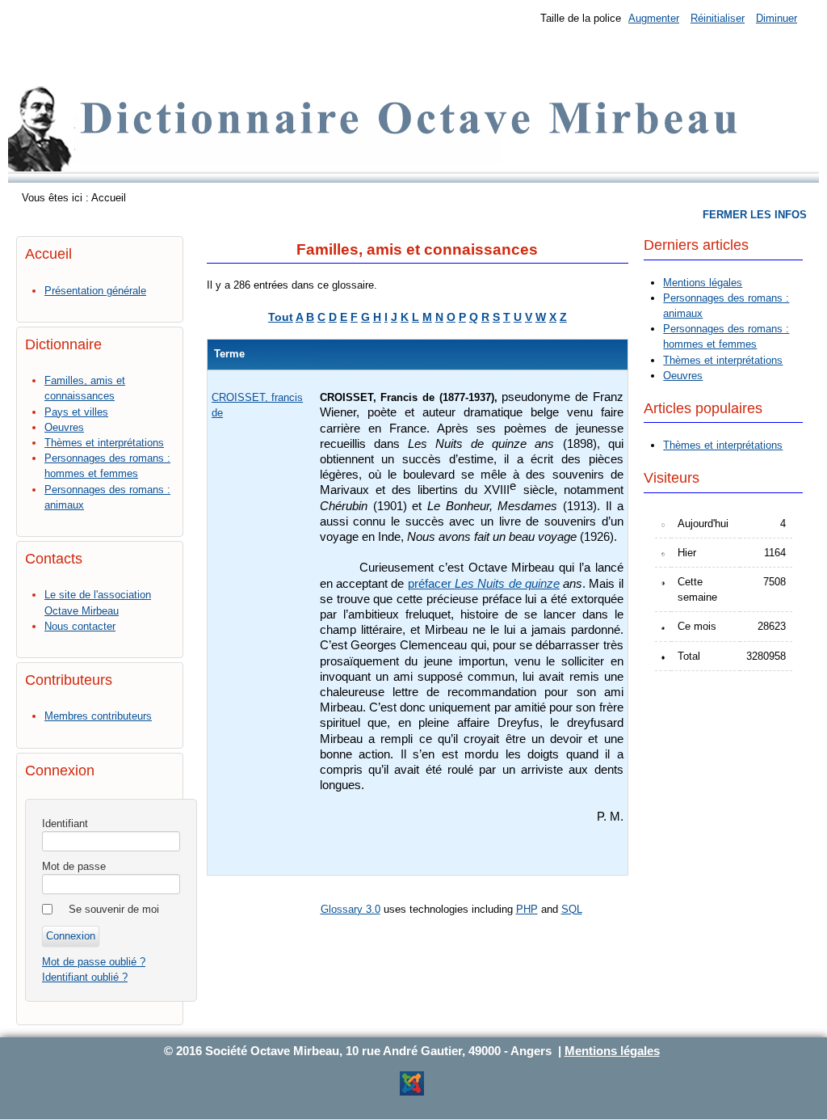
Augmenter (653, 18)
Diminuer (776, 18)
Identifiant (65, 823)
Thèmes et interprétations (104, 443)
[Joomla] (412, 1092)
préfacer (431, 583)
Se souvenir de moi (114, 909)
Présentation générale (95, 291)
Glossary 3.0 (350, 909)
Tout (280, 316)
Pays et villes (76, 412)
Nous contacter (79, 626)
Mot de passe (74, 866)
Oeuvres (64, 427)
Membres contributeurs (98, 716)
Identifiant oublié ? (85, 977)
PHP (527, 909)
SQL (571, 909)
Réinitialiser (718, 18)
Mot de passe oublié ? (93, 962)
